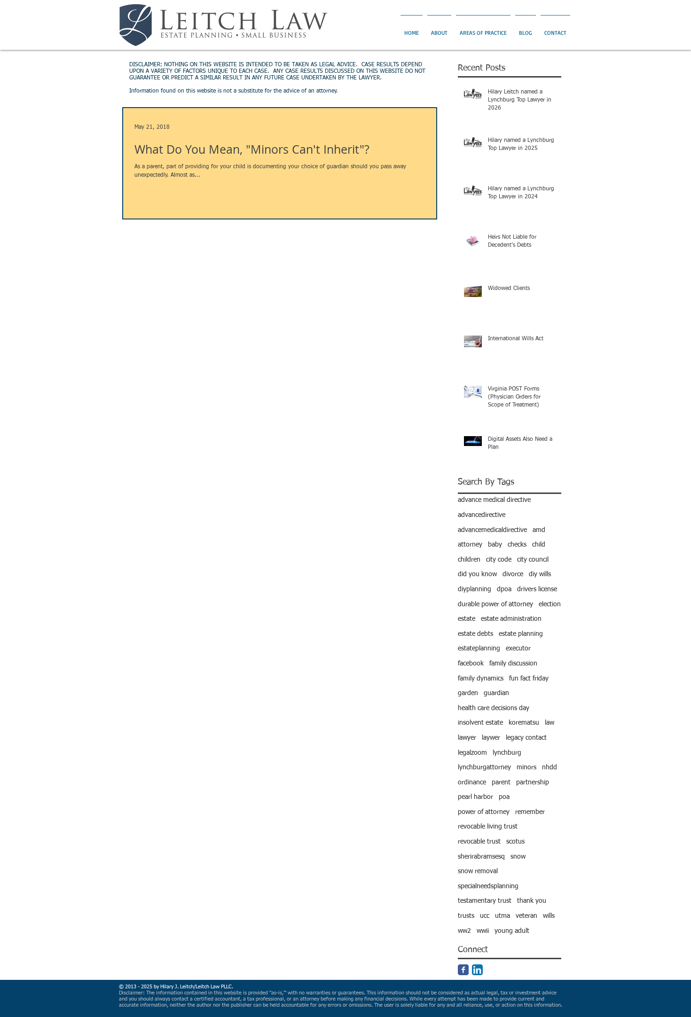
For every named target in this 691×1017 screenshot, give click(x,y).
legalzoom (472, 753)
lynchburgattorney (484, 767)
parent (501, 782)
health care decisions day (493, 708)
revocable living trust (488, 826)
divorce (513, 574)
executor (518, 648)
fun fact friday (529, 678)
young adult (512, 931)
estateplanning (479, 648)
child (538, 544)
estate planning (521, 634)
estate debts (475, 634)
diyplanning (474, 589)
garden (468, 693)
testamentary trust (484, 901)
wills (549, 916)
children (469, 559)
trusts (466, 916)
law (549, 723)
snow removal (478, 871)
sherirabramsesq (481, 856)
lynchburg (507, 753)
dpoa (504, 589)
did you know (477, 574)
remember (530, 812)
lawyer (467, 738)
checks (517, 544)
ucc (484, 916)
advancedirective (481, 515)
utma (502, 916)
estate (466, 619)
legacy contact (526, 738)
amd (539, 530)
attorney (470, 544)
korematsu (524, 723)
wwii (483, 931)
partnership (532, 782)
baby (495, 544)
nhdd (549, 767)
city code (498, 559)
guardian (496, 693)
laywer (491, 738)
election (550, 604)
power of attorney (484, 812)
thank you (531, 901)
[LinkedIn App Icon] (477, 969)
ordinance (472, 782)
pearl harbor (475, 797)
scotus (515, 841)
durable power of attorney (495, 604)
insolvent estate (480, 723)
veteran (526, 916)
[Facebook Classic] (463, 969)
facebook (471, 663)
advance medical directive (494, 500)
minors (526, 767)
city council (533, 559)
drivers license (537, 589)
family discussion (513, 663)
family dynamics (480, 678)
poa (504, 797)
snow (518, 856)
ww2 (464, 931)
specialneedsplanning (488, 886)
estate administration (511, 619)
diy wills (540, 574)
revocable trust (479, 841)
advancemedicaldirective (492, 530)
